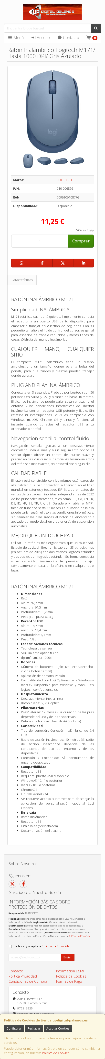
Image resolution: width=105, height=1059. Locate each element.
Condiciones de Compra (28, 981)
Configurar (14, 1028)
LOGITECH (64, 180)
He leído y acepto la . (43, 946)
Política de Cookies (55, 1053)
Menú (18, 37)
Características (22, 280)
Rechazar (34, 1028)
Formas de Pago (69, 981)
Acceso (43, 37)
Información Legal (70, 971)
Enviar (67, 957)
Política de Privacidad (79, 936)
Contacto (70, 37)
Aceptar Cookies (57, 1028)
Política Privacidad (23, 976)
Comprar (81, 241)
